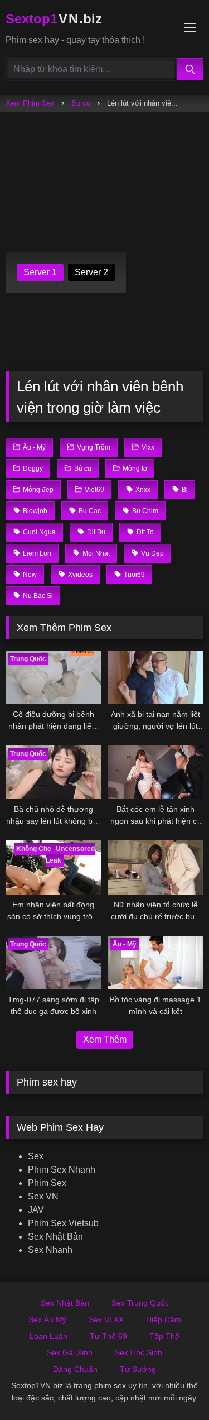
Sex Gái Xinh (70, 1352)
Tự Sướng (138, 1369)
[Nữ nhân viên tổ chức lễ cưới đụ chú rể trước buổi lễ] (156, 867)
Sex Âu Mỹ (47, 1319)
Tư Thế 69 (108, 1336)
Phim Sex (47, 1183)
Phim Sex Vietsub (63, 1223)
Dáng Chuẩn (75, 1369)
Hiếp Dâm (163, 1319)
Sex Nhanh (50, 1250)
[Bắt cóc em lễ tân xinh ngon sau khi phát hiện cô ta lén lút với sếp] (156, 772)
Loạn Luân (48, 1336)
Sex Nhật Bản (55, 1236)
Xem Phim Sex (30, 103)
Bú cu (80, 103)
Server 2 (91, 272)
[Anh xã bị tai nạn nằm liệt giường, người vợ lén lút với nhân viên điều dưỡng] (156, 677)
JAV (36, 1210)
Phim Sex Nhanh (61, 1169)
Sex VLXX (106, 1319)
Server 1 (40, 272)
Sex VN (43, 1196)
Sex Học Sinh (138, 1352)
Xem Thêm (105, 1039)
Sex (35, 1156)
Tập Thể (164, 1336)
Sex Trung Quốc (140, 1302)
